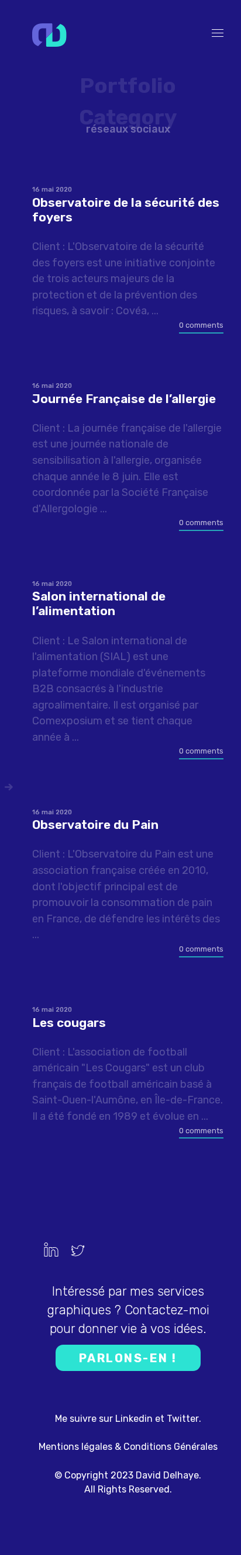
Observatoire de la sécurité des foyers (125, 209)
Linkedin (134, 1418)
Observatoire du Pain (95, 824)
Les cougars (69, 1022)
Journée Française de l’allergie (124, 398)
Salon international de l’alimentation (99, 603)
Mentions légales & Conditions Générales (128, 1446)
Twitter (183, 1418)
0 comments (201, 325)
